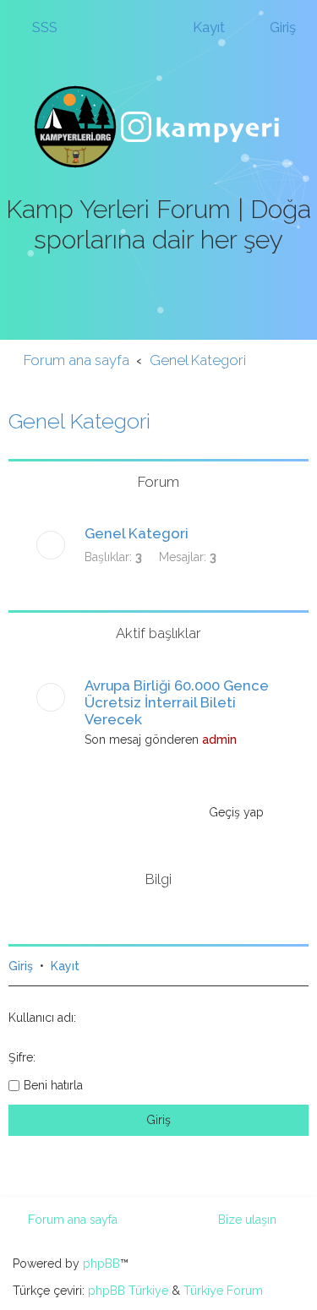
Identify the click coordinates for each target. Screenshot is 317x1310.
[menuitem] (37, 27)
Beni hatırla (53, 1085)
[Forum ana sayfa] (159, 127)
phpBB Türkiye (128, 1290)
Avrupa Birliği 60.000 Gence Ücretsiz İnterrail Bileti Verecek (177, 702)
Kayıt (65, 966)
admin (219, 739)
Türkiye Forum (223, 1290)
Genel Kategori (79, 421)
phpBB (101, 1263)
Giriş (20, 966)
